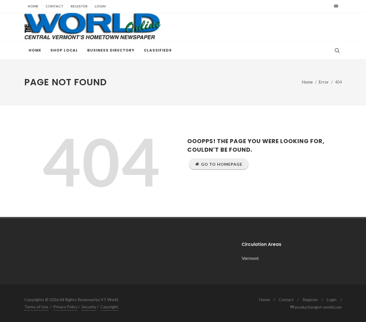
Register (79, 6)
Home (33, 6)
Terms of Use (36, 306)
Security (88, 306)
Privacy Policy (65, 306)
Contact (54, 6)
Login (100, 6)
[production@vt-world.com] (336, 6)
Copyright (109, 306)
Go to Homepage (221, 164)
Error (324, 82)
